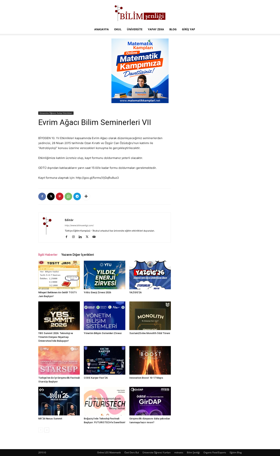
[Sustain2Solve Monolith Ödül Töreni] (150, 315)
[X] (51, 196)
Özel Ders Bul (131, 452)
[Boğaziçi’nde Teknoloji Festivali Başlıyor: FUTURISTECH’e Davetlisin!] (104, 401)
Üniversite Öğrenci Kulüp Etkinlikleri (55, 113)
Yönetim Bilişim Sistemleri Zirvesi (103, 333)
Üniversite (134, 29)
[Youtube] (95, 237)
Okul (118, 29)
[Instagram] (75, 237)
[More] (86, 196)
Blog (173, 29)
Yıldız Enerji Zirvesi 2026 (97, 292)
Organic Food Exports (214, 452)
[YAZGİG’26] (150, 275)
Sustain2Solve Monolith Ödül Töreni (149, 333)
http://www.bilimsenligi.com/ (79, 225)
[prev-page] (40, 430)
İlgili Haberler (48, 254)
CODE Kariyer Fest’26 (96, 377)
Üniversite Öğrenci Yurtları (156, 452)
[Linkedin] (81, 237)
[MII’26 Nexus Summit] (59, 401)
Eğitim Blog (236, 452)
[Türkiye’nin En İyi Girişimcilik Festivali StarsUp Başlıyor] (59, 360)
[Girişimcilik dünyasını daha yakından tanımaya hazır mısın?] (150, 401)
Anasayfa (101, 29)
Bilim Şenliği (193, 452)
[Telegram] (77, 196)
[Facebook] (42, 196)
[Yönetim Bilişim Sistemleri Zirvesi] (104, 315)
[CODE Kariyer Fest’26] (104, 360)
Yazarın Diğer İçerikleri (77, 254)
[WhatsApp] (68, 196)
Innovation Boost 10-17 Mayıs (146, 377)
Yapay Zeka (156, 29)
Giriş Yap (188, 29)
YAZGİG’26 (135, 292)
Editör (69, 220)
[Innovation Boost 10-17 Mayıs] (150, 360)
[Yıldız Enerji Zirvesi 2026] (104, 275)
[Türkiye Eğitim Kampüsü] (140, 12)
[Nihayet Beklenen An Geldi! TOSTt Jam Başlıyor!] (59, 275)
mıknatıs (178, 452)
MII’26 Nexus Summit (50, 418)
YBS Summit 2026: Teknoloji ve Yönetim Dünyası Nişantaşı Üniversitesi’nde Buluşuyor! (55, 337)
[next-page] (46, 430)
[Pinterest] (59, 196)
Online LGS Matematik (109, 452)
